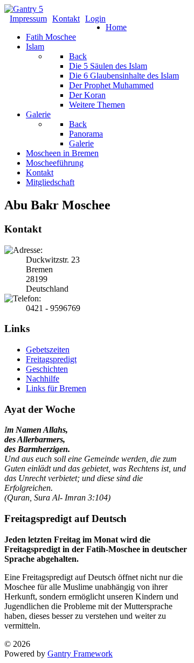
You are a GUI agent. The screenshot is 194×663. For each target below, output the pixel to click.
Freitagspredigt (51, 359)
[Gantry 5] (23, 8)
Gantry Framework (80, 653)
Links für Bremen (56, 388)
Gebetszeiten (48, 349)
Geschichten (47, 368)
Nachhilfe (42, 378)
